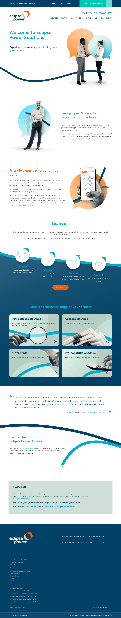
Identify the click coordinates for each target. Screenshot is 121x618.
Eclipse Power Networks (23, 499)
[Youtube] (21, 555)
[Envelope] (10, 555)
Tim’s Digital (108, 615)
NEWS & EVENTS (106, 18)
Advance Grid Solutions (96, 412)
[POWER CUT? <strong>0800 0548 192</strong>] (109, 3)
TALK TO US (97, 13)
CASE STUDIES (76, 18)
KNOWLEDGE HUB (90, 18)
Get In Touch (66, 3)
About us (56, 3)
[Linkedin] (16, 555)
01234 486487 (30, 506)
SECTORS (64, 18)
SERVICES (54, 18)
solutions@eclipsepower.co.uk (61, 506)
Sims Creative (89, 615)
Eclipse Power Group (28, 448)
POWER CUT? (93, 3)
